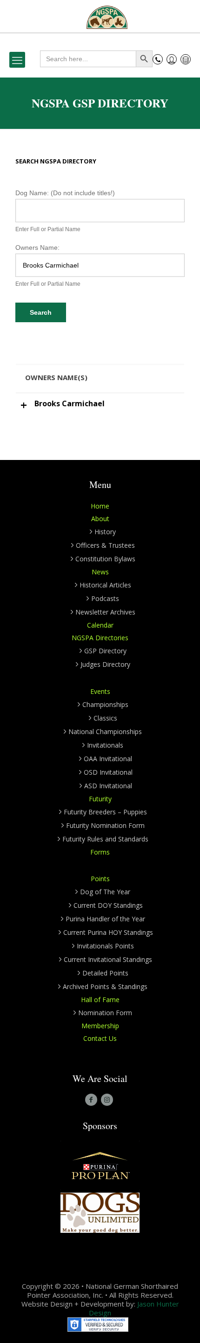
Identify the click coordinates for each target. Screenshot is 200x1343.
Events (100, 691)
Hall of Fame (100, 999)
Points (100, 878)
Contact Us (100, 1038)
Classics (105, 718)
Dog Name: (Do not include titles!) (65, 193)
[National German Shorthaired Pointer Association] (107, 16)
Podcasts (105, 598)
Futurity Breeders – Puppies (105, 811)
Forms (100, 852)
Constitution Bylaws (105, 558)
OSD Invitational (108, 772)
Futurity (100, 798)
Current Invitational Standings (108, 959)
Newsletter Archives (105, 612)
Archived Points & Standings (105, 986)
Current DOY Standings (108, 905)
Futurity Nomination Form (105, 825)
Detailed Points (105, 972)
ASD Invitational (108, 785)
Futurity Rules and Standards (105, 838)
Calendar (100, 625)
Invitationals (105, 745)
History (105, 531)
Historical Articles (105, 584)
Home (100, 506)
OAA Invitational (108, 758)
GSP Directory (105, 650)
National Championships (105, 731)
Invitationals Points (105, 945)
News (100, 571)
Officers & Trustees (105, 545)
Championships (105, 704)
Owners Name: (37, 247)
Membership (100, 1025)
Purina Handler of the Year (105, 918)
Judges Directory (105, 664)
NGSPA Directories (100, 637)
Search (41, 312)
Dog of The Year (105, 891)
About (100, 518)
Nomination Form (105, 1012)
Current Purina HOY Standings (108, 932)
